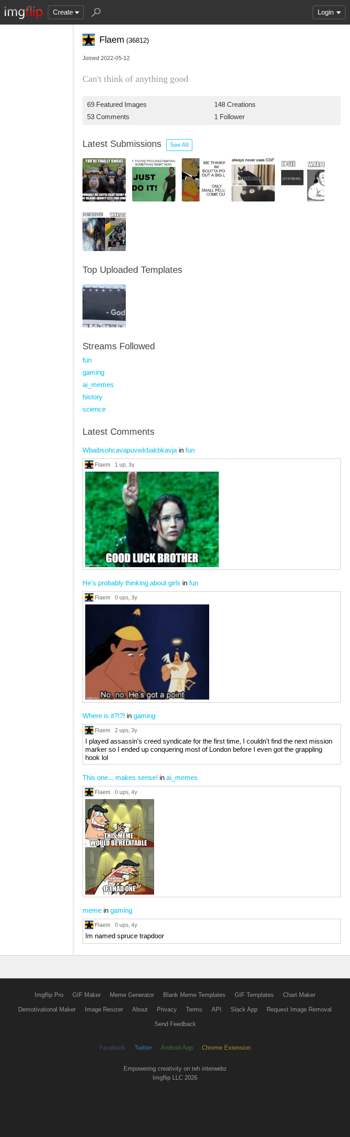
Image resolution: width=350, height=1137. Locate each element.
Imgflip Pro (49, 994)
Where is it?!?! (103, 715)
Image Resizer (104, 1009)
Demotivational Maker (47, 1009)
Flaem (102, 465)
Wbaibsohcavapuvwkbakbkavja (129, 450)
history (92, 397)
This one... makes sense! (120, 777)
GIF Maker (86, 994)
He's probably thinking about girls (131, 583)
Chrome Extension (226, 1047)
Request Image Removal (299, 1009)
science (94, 409)
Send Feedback (175, 1024)
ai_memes (98, 384)
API (216, 1009)
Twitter (143, 1047)
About (140, 1009)
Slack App (244, 1009)
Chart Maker (299, 994)
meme (92, 910)
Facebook (112, 1047)
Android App (177, 1047)
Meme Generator (132, 994)
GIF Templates (254, 994)
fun (87, 360)
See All (179, 144)
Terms (194, 1009)
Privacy (167, 1009)
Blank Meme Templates (194, 994)
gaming (93, 372)
